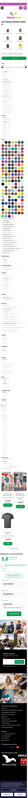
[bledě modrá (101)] (6, 216)
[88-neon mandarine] (15, 164)
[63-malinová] (2, 161)
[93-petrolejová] (9, 168)
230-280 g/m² (7, 284)
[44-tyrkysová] (2, 158)
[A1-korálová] (6, 171)
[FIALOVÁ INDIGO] (22, 190)
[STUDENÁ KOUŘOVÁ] (2, 200)
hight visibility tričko (8, 371)
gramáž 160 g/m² (7, 82)
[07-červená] (2, 145)
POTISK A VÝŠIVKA (5, 723)
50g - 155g (6, 288)
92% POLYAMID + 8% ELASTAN (10, 325)
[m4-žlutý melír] (2, 177)
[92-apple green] (6, 168)
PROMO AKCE (7, 102)
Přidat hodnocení (14, 576)
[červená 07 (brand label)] (15, 184)
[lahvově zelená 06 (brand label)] (9, 184)
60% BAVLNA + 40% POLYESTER (10, 317)
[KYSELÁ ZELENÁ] (2, 193)
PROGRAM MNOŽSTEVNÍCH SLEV (9, 712)
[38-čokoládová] (12, 155)
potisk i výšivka (7, 463)
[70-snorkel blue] (15, 161)
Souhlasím (20, 794)
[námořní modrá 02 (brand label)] (22, 184)
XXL (4, 414)
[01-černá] (6, 142)
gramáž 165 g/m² (7, 100)
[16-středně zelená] (12, 148)
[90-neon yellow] (22, 164)
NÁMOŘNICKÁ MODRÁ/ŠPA (9, 226)
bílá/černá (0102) (7, 252)
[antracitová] (9, 171)
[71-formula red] (19, 161)
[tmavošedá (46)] (9, 213)
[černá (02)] (9, 206)
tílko (5, 361)
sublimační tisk (7, 459)
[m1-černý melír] (15, 174)
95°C (5, 354)
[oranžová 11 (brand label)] (6, 184)
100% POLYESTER (8, 309)
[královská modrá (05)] (12, 206)
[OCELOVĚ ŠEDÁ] (15, 193)
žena (5, 337)
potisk (5, 461)
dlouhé (5, 258)
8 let (5, 426)
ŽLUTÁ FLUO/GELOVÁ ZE (9, 218)
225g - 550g (6, 286)
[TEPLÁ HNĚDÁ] (9, 193)
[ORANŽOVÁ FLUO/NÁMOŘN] (22, 193)
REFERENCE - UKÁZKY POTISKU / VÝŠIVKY (10, 725)
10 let (5, 440)
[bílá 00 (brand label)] (2, 187)
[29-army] (15, 152)
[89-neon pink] (19, 164)
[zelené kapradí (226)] (15, 206)
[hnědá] (6, 174)
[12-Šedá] (19, 145)
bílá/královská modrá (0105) (10, 236)
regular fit (6, 383)
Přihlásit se (19, 662)
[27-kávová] (9, 152)
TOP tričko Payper (8, 108)
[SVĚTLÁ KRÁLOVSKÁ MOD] (22, 197)
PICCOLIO (6, 128)
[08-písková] (6, 145)
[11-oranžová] (15, 145)
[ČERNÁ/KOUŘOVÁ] (12, 203)
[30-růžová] (19, 152)
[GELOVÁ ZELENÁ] (9, 190)
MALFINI (5, 118)
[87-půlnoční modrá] (12, 164)
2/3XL (5, 446)
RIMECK (5, 130)
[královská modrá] (12, 174)
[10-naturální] (12, 145)
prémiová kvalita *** (8, 300)
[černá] (15, 171)
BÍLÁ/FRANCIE (7, 220)
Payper (5, 126)
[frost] (22, 180)
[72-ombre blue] (22, 161)
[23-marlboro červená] (22, 148)
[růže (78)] (15, 209)
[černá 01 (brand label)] (2, 184)
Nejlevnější (11, 53)
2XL (4, 416)
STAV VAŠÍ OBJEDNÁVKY (7, 727)
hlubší (5, 396)
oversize (6, 373)
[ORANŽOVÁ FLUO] (15, 203)
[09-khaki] (9, 145)
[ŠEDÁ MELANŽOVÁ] (19, 187)
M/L (5, 436)
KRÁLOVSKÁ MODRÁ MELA (9, 232)
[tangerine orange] (9, 180)
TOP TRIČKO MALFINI (8, 110)
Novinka (5, 76)
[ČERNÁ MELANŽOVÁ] (19, 203)
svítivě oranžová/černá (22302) (10, 242)
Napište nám (4, 717)
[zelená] (19, 180)
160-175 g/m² (7, 278)
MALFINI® (6, 122)
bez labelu (6, 267)
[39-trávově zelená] (15, 155)
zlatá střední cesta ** (8, 298)
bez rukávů (6, 262)
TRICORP (6, 136)
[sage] (2, 206)
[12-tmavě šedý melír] (22, 145)
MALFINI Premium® (8, 120)
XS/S (5, 434)
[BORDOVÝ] (19, 190)
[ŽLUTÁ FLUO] (12, 197)
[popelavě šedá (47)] (22, 206)
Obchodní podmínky (5, 719)
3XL (4, 418)
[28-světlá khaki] (12, 152)
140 (5, 290)
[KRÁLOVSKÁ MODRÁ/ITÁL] (12, 200)
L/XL (5, 444)
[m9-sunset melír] (15, 177)
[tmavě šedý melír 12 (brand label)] (12, 184)
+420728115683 (7, 736)
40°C (5, 350)
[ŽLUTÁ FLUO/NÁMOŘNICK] (19, 193)
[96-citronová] (19, 168)
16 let (5, 430)
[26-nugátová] (6, 152)
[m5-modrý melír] (6, 177)
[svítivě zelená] (6, 180)
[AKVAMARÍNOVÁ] (15, 190)
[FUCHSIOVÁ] (6, 190)
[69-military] (12, 161)
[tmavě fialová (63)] (9, 216)
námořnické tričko (8, 365)
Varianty (8, 505)
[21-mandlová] (19, 148)
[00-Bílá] (2, 142)
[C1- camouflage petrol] (15, 180)
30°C (5, 348)
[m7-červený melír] (12, 177)
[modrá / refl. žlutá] (22, 177)
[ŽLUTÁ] (2, 190)
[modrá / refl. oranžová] (19, 177)
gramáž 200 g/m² (7, 86)
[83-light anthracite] (2, 164)
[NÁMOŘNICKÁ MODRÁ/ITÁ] (9, 200)
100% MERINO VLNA (8, 311)
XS (4, 403)
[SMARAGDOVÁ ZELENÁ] (19, 197)
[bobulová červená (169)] (22, 213)
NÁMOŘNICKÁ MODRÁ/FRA (9, 224)
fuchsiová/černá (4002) (9, 244)
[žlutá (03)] (6, 209)
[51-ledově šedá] (12, 158)
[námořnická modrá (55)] (2, 209)
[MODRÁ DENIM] (12, 193)
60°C (5, 352)
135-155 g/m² (7, 276)
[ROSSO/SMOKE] (22, 200)
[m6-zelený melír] (9, 177)
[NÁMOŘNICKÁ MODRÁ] (15, 187)
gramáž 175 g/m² (7, 98)
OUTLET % (6, 80)
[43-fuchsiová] (22, 155)
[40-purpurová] (19, 155)
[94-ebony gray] (12, 168)
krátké (5, 260)
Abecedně (20, 53)
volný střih (6, 387)
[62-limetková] (22, 158)
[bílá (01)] (6, 206)
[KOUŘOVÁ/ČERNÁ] (9, 203)
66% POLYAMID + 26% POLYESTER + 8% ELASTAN (14, 327)
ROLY (5, 134)
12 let (5, 428)
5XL (4, 422)
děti (5, 341)
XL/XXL (5, 438)
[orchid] (22, 203)
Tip (4, 78)
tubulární (6, 381)
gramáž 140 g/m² (7, 96)
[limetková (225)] (2, 216)
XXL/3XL (5, 450)
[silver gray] (2, 180)
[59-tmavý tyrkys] (15, 158)
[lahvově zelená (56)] (12, 213)
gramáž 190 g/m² (7, 94)
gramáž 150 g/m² (7, 88)
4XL (4, 420)
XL (4, 412)
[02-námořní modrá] (9, 142)
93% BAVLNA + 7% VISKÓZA (10, 315)
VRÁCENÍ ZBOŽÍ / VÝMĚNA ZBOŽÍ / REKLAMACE (12, 710)
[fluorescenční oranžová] (22, 171)
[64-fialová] (6, 161)
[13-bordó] (2, 148)
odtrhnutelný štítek (8, 269)
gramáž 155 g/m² (7, 104)
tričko (5, 359)
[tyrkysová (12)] (12, 209)
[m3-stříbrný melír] (22, 174)
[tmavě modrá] (12, 180)
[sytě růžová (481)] (12, 216)
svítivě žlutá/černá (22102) (9, 240)
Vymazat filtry (13, 467)
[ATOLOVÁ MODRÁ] (12, 190)
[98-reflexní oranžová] (2, 171)
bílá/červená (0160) (8, 238)
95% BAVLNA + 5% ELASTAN (10, 313)
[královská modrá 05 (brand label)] (19, 184)
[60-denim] (19, 158)
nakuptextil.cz (7, 740)
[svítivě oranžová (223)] (22, 209)
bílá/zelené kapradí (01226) (10, 250)
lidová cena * (7, 296)
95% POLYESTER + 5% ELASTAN (11, 321)
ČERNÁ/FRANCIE (7, 228)
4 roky (5, 424)
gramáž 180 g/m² (7, 84)
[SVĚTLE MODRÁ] (2, 197)
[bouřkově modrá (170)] (15, 213)
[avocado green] (12, 171)
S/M (5, 442)
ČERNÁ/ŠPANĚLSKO (8, 230)
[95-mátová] (15, 168)
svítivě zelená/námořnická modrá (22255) (13, 248)
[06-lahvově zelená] (22, 142)
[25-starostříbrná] (2, 152)
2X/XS (5, 454)
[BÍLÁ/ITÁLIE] (6, 200)
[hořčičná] (9, 174)
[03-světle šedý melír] (12, 142)
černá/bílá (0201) (7, 234)
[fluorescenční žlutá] (2, 174)
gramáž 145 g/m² (7, 90)
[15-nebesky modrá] (9, 148)
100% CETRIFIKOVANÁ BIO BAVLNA (11, 307)
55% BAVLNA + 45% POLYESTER (10, 319)
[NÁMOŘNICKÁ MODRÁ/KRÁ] (2, 203)
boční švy (6, 379)
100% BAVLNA (7, 305)
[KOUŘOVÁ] (22, 187)
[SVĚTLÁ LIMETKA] (15, 197)
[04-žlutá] (15, 142)
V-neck (5, 394)
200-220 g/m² (7, 282)
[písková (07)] (6, 213)
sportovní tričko (7, 363)
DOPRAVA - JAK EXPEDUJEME (8, 714)
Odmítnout (7, 794)
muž (5, 339)
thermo (5, 369)
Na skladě (6, 72)
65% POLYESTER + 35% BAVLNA (10, 323)
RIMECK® (6, 132)
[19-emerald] (15, 148)
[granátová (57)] (19, 213)
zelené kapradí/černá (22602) (10, 246)
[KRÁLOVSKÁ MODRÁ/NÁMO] (6, 203)
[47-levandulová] (6, 158)
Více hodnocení (14, 614)
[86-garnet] (9, 164)
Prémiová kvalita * (8, 106)
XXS (5, 401)
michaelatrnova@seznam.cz (10, 734)
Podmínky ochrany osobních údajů (9, 721)
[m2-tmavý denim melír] (19, 174)
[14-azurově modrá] (6, 148)
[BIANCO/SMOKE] (19, 200)
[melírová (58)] (9, 209)
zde (18, 786)
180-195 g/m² (7, 280)
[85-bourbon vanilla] (6, 164)
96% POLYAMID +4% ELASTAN (10, 331)
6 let (5, 432)
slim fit (5, 385)
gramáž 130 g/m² (7, 92)
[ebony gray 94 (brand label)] (6, 187)
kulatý (5, 392)
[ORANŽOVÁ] (12, 187)
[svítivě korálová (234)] (2, 213)
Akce (5, 74)
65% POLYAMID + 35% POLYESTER (11, 329)
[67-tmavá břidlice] (9, 161)
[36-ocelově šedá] (9, 155)
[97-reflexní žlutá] (22, 168)
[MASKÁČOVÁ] (9, 197)
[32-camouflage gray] (22, 152)
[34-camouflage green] (6, 155)
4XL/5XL (5, 452)
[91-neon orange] (2, 168)
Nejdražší (15, 53)
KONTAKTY (4, 708)
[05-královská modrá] (19, 142)
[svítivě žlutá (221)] (19, 209)
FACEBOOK (6, 738)
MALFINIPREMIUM (7, 124)
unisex (5, 343)
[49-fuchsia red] (9, 158)
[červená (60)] (19, 206)
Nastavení (13, 790)
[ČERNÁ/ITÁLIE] (15, 200)
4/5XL (5, 448)
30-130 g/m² (6, 274)
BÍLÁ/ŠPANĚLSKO (7, 222)
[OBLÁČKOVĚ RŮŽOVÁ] (6, 197)
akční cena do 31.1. (8, 112)
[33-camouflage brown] (2, 155)
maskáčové (6, 367)
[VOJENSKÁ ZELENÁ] (6, 193)
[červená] (19, 171)
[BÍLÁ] (9, 187)
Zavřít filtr (15, 58)
